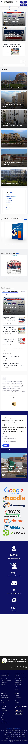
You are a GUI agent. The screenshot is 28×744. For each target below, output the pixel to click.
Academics (3, 677)
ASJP (2, 717)
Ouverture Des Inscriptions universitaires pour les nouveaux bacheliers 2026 (12, 365)
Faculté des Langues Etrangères (11, 87)
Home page (3, 708)
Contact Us (4, 721)
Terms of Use (4, 723)
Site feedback (18, 700)
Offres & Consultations (14, 6)
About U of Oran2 (5, 675)
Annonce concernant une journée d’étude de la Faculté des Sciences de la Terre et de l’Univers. (9, 331)
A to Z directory (4, 686)
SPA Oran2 (23, 4)
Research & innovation (6, 680)
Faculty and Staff (5, 700)
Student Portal (9, 200)
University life (4, 682)
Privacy (16, 699)
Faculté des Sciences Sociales (11, 183)
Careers (17, 695)
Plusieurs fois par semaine (10, 438)
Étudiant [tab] (22, 291)
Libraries (3, 684)
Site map (17, 702)
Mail (2, 712)
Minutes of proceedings (11, 196)
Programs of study (5, 678)
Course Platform (9, 198)
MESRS (3, 713)
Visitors (3, 702)
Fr (18, 2)
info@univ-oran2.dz (18, 728)
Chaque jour (6, 436)
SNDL (2, 715)
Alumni (2, 699)
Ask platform (8, 202)
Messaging (8, 207)
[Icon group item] (11, 667)
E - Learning (8, 204)
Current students (5, 697)
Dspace (7, 205)
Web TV (7, 194)
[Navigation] (1, 2)
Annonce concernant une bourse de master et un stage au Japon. (10, 339)
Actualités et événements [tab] (10, 291)
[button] (24, 61)
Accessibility (18, 697)
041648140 (9, 728)
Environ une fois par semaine (10, 441)
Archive (2, 719)
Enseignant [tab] (5, 294)
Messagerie (23, 1)
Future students (4, 695)
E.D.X (7, 209)
